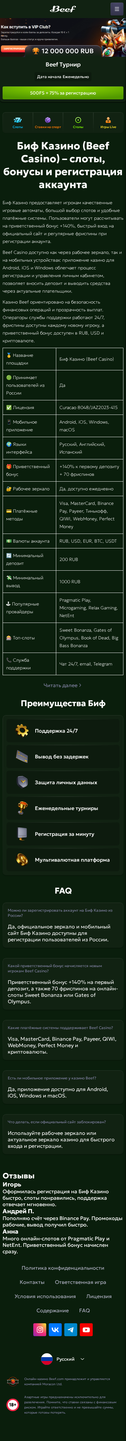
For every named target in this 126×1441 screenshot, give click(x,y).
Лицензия (99, 1296)
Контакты (32, 1282)
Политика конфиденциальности (63, 1268)
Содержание (53, 1310)
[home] (63, 9)
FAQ (84, 1310)
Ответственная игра (80, 1282)
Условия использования (45, 1296)
